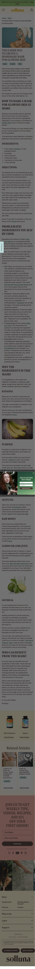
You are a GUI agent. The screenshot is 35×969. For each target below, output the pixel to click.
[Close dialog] (33, 473)
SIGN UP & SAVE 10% (26, 488)
